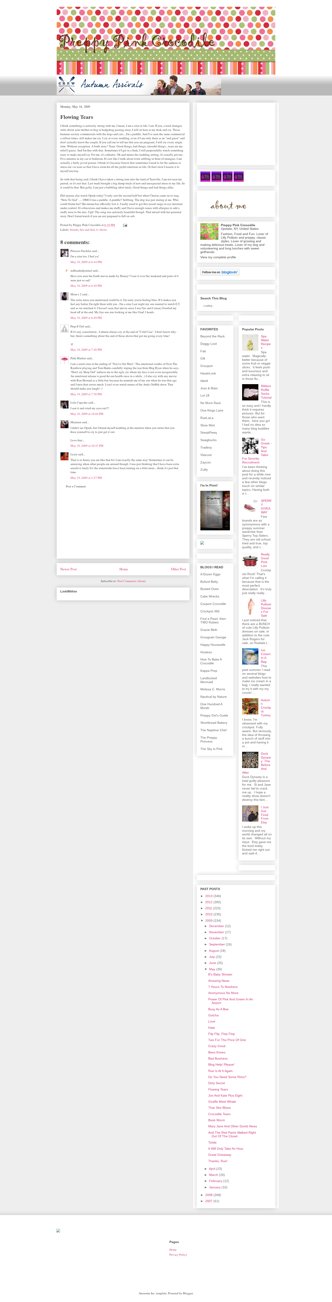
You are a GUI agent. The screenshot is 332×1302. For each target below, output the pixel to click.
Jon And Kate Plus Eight (225, 1095)
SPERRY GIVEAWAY (266, 506)
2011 (208, 908)
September (217, 944)
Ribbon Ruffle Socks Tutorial (266, 391)
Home (123, 569)
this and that (87, 230)
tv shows (101, 230)
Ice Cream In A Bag (266, 655)
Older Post (178, 569)
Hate (211, 1027)
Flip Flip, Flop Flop (221, 1034)
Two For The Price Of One (227, 1040)
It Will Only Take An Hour (225, 1148)
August (214, 950)
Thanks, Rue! (217, 1161)
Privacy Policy (178, 1255)
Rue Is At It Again (220, 1071)
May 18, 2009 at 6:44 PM (86, 262)
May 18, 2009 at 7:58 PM (86, 394)
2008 (209, 1195)
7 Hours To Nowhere (223, 987)
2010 (209, 914)
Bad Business (218, 1058)
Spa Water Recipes (266, 341)
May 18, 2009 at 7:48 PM (86, 350)
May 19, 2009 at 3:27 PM (86, 478)
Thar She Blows (219, 1107)
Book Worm (216, 1120)
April (212, 1168)
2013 (209, 896)
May (212, 969)
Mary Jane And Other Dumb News (232, 1126)
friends (74, 230)
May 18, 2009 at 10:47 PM (86, 446)
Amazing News (218, 980)
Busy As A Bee (218, 1009)
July (212, 957)
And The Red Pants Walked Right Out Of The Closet (232, 1134)
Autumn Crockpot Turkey (266, 707)
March (213, 1175)
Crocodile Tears (219, 1114)
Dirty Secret (216, 1083)
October (215, 938)
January (215, 1187)
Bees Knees (216, 1052)
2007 (209, 1201)
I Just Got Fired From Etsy (265, 814)
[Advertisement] (123, 526)
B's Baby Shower (220, 974)
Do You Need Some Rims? (227, 1077)
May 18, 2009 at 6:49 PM (86, 286)
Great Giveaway (219, 1154)
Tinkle (212, 1142)
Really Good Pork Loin (265, 559)
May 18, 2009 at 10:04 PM (86, 414)
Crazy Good (216, 1046)
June (212, 963)
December (216, 926)
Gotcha (213, 1015)
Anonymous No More (223, 993)
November (216, 932)
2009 (209, 920)
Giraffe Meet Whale (222, 1101)
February (215, 1181)
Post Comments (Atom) (131, 581)
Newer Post (68, 569)
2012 (209, 902)
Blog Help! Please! (221, 1064)
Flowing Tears (218, 1089)
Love (211, 1021)
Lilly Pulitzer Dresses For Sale (266, 608)
